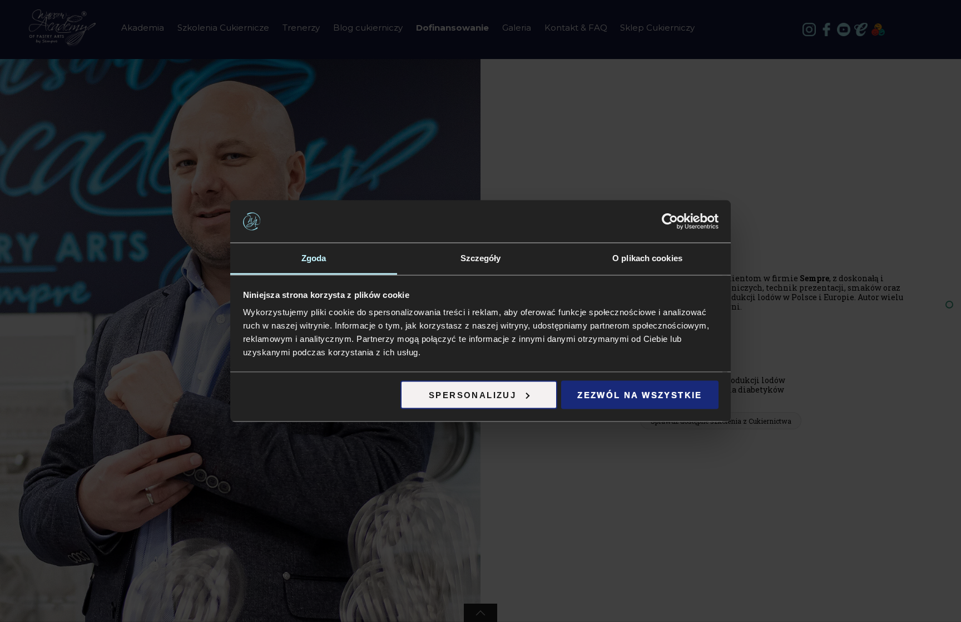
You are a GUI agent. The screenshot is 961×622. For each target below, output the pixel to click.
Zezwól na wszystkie (639, 394)
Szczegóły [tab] (480, 258)
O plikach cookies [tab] (647, 258)
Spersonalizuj (472, 394)
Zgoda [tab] (313, 258)
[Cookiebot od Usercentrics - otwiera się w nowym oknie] (670, 221)
